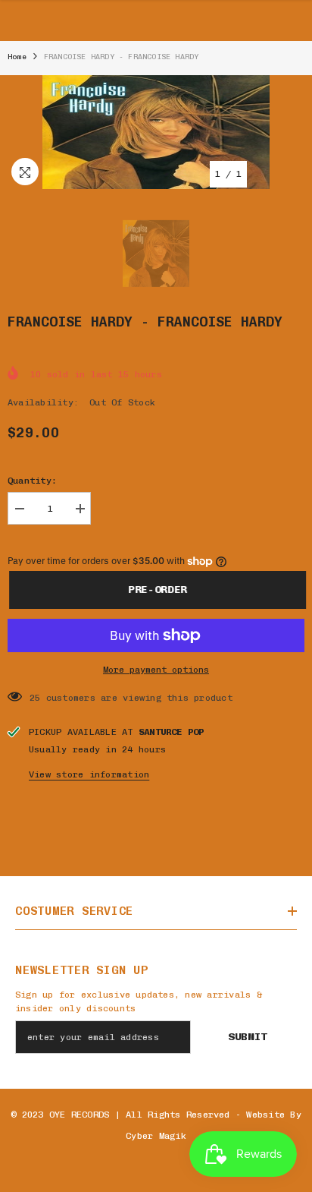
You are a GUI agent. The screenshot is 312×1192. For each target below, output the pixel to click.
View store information (89, 774)
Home (17, 56)
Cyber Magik (156, 1136)
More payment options (156, 669)
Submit (247, 1036)
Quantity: (32, 480)
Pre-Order (156, 589)
